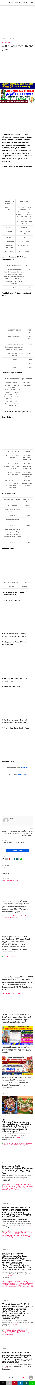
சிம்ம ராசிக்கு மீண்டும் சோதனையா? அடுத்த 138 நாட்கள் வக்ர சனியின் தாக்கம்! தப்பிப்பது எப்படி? (17, 1169)
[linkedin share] (14, 859)
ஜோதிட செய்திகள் (6, 1115)
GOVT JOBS (12, 38)
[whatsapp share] (17, 859)
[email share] (6, 859)
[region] (17, 21)
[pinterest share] (10, 859)
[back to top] (31, 1377)
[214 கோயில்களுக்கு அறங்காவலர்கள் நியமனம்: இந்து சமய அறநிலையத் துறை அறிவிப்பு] (17, 1035)
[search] (32, 3)
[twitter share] (3, 859)
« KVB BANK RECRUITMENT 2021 (13, 842)
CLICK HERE (25, 768)
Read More (18, 1137)
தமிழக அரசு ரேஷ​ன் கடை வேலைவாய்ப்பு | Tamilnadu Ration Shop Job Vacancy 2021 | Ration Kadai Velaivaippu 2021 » (17, 833)
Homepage (5, 38)
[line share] (21, 859)
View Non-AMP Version (22, 1377)
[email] (9, 1383)
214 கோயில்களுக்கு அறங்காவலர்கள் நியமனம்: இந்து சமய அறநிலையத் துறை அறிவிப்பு (16, 1049)
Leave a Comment (17, 850)
